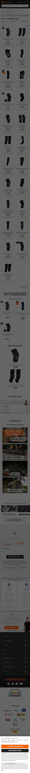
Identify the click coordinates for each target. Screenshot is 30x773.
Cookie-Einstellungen (8, 741)
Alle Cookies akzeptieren (13, 746)
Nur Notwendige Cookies (15, 750)
